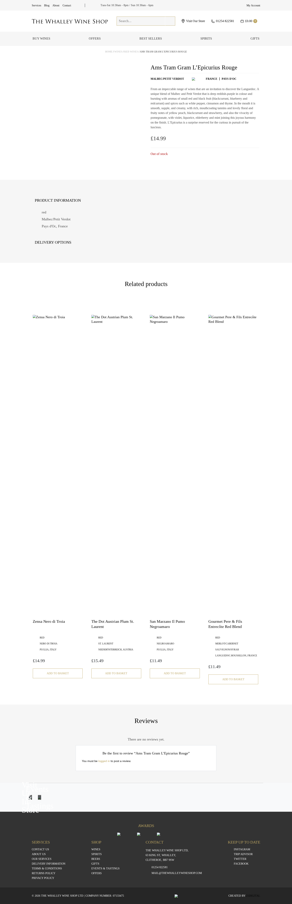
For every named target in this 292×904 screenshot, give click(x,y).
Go (170, 21)
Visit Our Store (195, 21)
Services (36, 5)
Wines (118, 51)
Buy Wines (41, 38)
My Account (253, 5)
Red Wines (131, 51)
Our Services (41, 859)
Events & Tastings (105, 868)
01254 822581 (225, 21)
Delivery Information (48, 863)
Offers (95, 38)
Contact (67, 5)
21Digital (253, 895)
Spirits (206, 38)
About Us (39, 854)
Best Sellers (150, 38)
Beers (95, 859)
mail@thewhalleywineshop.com (177, 873)
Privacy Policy (43, 878)
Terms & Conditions (47, 868)
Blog (46, 5)
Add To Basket (58, 673)
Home (108, 51)
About (55, 5)
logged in (104, 761)
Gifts (254, 38)
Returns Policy (43, 873)
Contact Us (40, 849)
